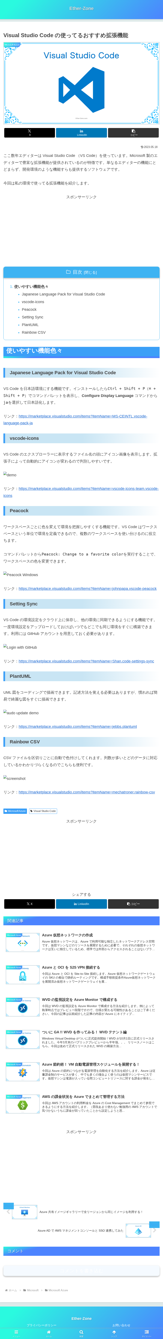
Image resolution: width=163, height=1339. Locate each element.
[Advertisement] (81, 230)
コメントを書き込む (81, 1270)
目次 (77, 272)
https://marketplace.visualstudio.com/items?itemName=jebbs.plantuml (78, 726)
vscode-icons (33, 302)
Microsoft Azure (17, 811)
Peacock (29, 309)
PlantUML (30, 325)
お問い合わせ (121, 1325)
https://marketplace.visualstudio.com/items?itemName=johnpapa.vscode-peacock (88, 589)
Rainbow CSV (34, 332)
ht (20, 416)
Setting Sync (32, 317)
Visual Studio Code (45, 811)
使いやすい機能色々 (31, 286)
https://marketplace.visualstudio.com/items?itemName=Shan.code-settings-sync (86, 661)
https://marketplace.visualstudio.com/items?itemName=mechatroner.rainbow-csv (87, 792)
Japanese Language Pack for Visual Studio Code (63, 294)
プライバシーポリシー (41, 1325)
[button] (133, 133)
